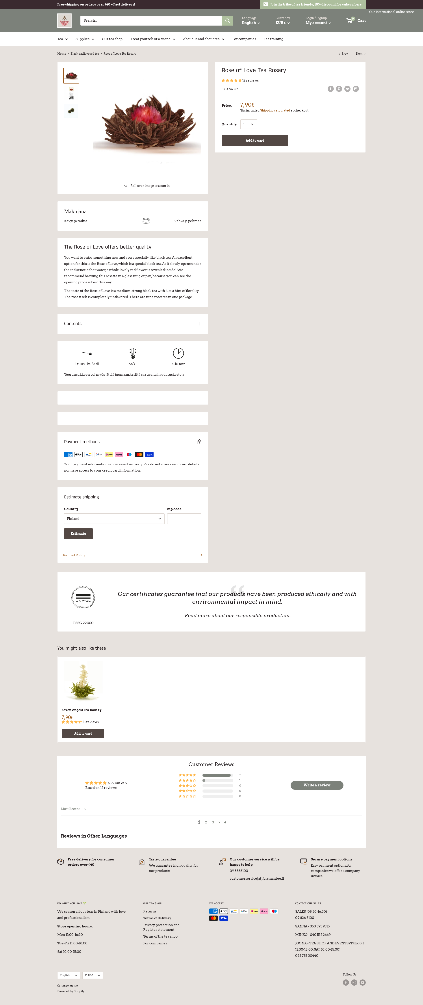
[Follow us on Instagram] (354, 982)
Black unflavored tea (84, 53)
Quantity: (230, 124)
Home (61, 53)
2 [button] (206, 822)
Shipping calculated (275, 110)
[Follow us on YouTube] (363, 982)
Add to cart (255, 141)
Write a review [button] (317, 785)
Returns (149, 911)
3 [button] (213, 822)
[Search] (227, 21)
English (65, 975)
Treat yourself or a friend (150, 39)
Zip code (174, 509)
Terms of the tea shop (160, 936)
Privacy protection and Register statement (161, 927)
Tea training (273, 39)
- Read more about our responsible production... (237, 615)
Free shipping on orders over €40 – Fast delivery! (96, 4)
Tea (60, 39)
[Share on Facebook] (331, 88)
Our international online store (391, 12)
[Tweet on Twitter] (347, 88)
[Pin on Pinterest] (339, 88)
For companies (244, 39)
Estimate (78, 534)
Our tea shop (112, 39)
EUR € (89, 975)
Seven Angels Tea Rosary (81, 710)
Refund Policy (74, 555)
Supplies (82, 39)
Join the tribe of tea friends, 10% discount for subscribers (316, 4)
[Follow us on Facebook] (346, 982)
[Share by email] (356, 88)
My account (317, 23)
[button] (232, 80)
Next (359, 53)
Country (71, 509)
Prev (345, 53)
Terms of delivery (157, 918)
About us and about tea (201, 39)
